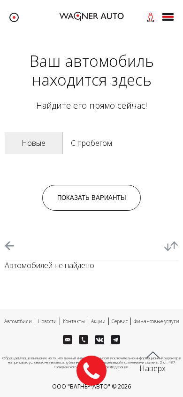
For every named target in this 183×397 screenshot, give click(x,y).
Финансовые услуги (156, 321)
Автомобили (18, 321)
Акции (98, 321)
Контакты (74, 321)
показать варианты (91, 197)
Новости (47, 321)
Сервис (120, 321)
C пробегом (91, 143)
